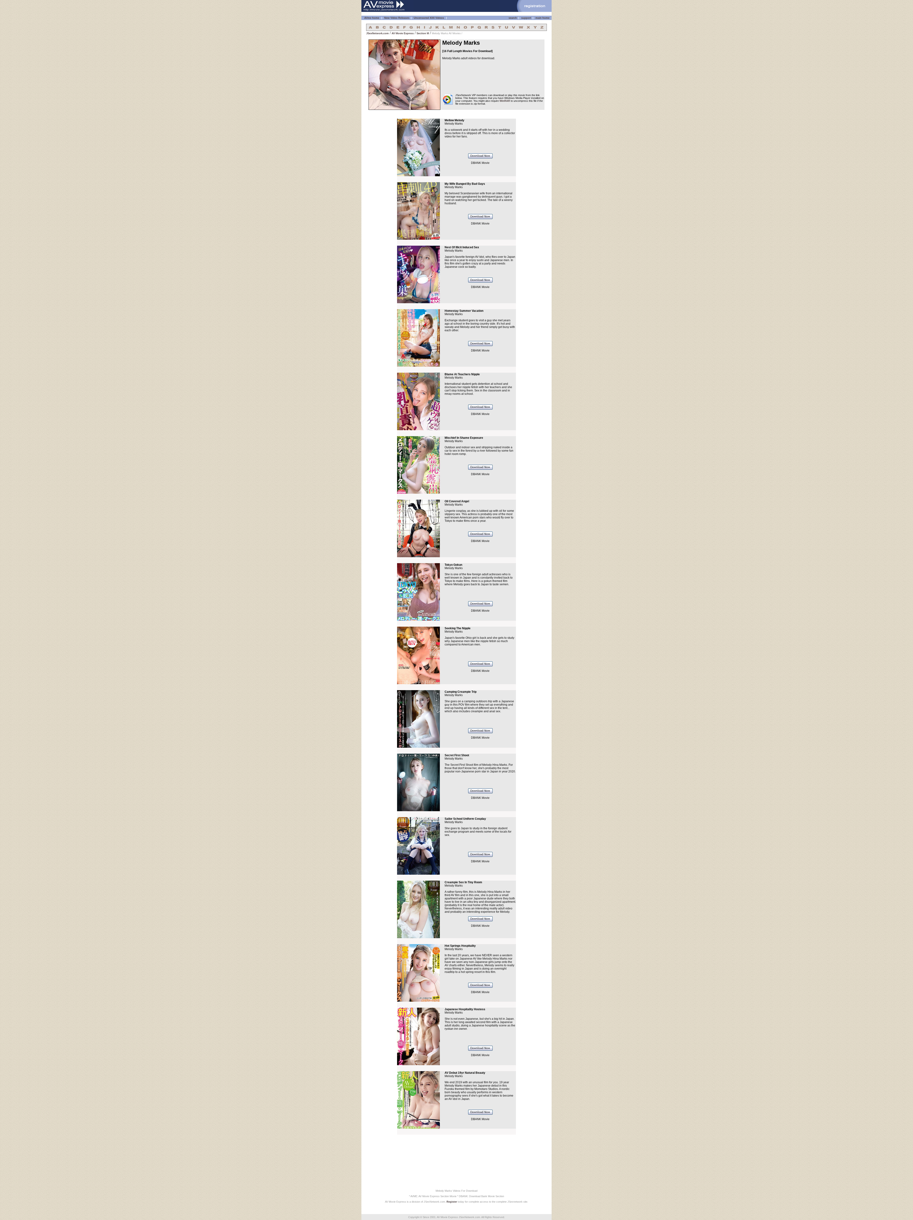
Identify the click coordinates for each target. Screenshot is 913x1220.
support (526, 17)
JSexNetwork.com (377, 33)
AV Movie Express (403, 33)
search (513, 17)
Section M (423, 33)
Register (452, 1201)
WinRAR (505, 100)
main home (542, 17)
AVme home (371, 17)
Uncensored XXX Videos (429, 17)
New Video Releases (396, 17)
